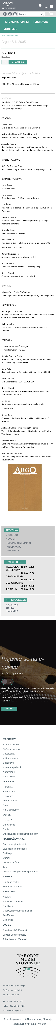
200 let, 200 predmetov (14, 935)
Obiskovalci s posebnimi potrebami (20, 834)
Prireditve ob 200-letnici (15, 939)
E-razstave (8, 763)
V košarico (18, 62)
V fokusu (12, 535)
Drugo (6, 805)
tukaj (11, 701)
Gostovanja (9, 753)
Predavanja (9, 791)
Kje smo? (7, 820)
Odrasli (6, 858)
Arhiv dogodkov (11, 810)
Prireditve (8, 787)
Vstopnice (10, 29)
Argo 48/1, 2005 (12, 36)
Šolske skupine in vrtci (14, 844)
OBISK (7, 814)
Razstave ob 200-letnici (15, 930)
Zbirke (10, 608)
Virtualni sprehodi (12, 767)
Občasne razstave (12, 749)
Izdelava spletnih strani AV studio (30, 1024)
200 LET (8, 924)
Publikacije (41, 22)
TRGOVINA (10, 891)
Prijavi (9, 709)
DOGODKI (9, 781)
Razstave (12, 604)
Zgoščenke (8, 915)
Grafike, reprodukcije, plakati (17, 911)
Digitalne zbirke (11, 882)
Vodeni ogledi (10, 800)
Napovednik (9, 772)
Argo (3, 36)
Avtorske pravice (12, 1019)
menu (46, 7)
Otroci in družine (11, 862)
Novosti (11, 539)
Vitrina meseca (10, 758)
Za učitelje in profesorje (15, 849)
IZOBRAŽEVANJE (14, 838)
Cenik (6, 829)
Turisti (6, 867)
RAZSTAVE (10, 739)
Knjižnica (12, 611)
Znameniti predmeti (13, 886)
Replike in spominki (16, 22)
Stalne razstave (11, 744)
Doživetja (7, 853)
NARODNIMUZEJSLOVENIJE (8, 5)
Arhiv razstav (9, 776)
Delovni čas (9, 825)
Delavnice (8, 796)
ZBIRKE (7, 876)
